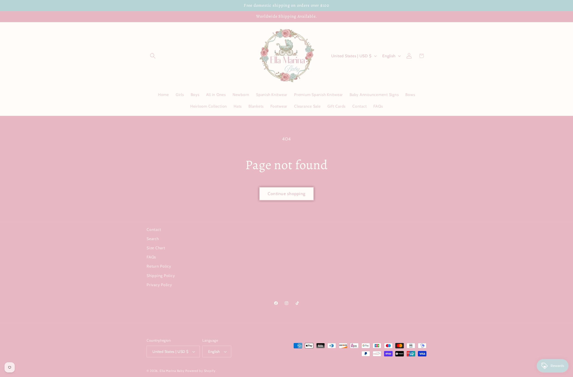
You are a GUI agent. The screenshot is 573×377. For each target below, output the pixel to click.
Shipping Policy (161, 275)
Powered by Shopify (200, 371)
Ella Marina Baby (172, 371)
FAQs (151, 257)
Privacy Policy (159, 284)
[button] (153, 56)
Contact (154, 229)
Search (153, 238)
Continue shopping (286, 193)
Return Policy (159, 266)
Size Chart (156, 247)
